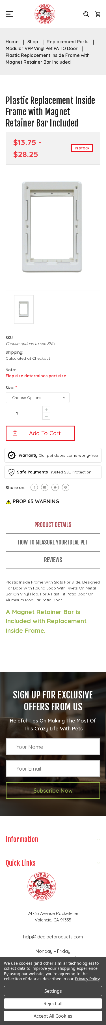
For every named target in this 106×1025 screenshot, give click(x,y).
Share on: (15, 487)
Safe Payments (32, 472)
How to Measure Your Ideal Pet (53, 542)
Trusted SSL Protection (70, 472)
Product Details (53, 524)
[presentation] (46, 416)
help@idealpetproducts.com (53, 937)
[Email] (44, 487)
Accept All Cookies (53, 1016)
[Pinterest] (65, 487)
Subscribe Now (53, 790)
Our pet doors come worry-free (68, 455)
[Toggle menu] (8, 14)
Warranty (28, 455)
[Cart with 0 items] (97, 14)
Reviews (53, 559)
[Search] (86, 14)
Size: (11, 388)
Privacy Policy (87, 978)
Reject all (53, 1003)
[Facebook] (34, 487)
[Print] (55, 487)
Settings (53, 991)
